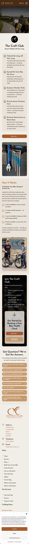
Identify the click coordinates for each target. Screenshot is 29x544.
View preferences (14, 538)
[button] (26, 514)
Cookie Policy (11, 541)
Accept (14, 529)
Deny (14, 533)
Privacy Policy (18, 541)
